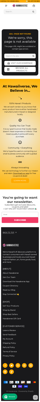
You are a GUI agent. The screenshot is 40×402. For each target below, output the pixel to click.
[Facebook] (5, 365)
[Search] (33, 56)
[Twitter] (11, 365)
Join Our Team (9, 277)
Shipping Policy (9, 343)
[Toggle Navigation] (6, 5)
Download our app (21, 173)
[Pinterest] (5, 371)
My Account (8, 339)
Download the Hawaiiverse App (16, 282)
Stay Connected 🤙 (11, 294)
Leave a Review (9, 330)
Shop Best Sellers (10, 314)
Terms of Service (10, 352)
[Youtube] (18, 365)
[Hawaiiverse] (20, 5)
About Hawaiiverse (11, 273)
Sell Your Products (11, 306)
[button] (20, 11)
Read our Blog (9, 290)
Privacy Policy (9, 356)
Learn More (20, 181)
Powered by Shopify (25, 391)
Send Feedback (9, 335)
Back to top (8, 232)
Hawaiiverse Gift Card (12, 319)
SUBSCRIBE (20, 220)
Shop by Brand (9, 310)
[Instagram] (24, 365)
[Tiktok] (11, 371)
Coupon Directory (10, 286)
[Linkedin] (30, 365)
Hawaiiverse (12, 391)
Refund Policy (9, 347)
